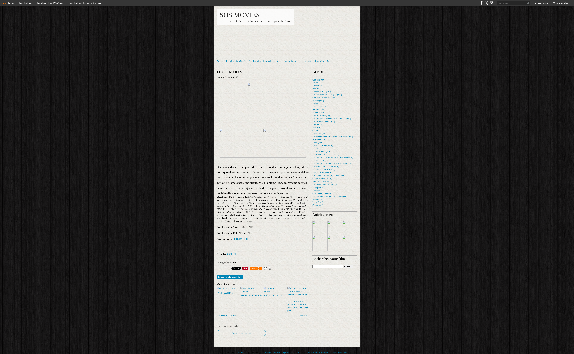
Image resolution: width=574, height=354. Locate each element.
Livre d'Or (319, 61)
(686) (318, 80)
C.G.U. (300, 352)
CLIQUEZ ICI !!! (240, 239)
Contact (330, 61)
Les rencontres (306, 61)
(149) (327, 95)
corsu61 (241, 352)
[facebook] (481, 3)
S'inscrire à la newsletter (229, 277)
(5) (322, 181)
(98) (318, 113)
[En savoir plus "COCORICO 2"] (319, 228)
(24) (332, 157)
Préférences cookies (340, 352)
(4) (317, 187)
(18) (325, 166)
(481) (317, 83)
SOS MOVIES (240, 15)
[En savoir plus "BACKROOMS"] (334, 243)
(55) (319, 133)
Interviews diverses (289, 61)
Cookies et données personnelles (318, 352)
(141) (318, 101)
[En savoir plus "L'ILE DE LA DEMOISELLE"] (349, 243)
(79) (323, 122)
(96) (321, 116)
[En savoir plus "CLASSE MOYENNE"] (319, 243)
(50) (332, 136)
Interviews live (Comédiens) (238, 61)
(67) (317, 131)
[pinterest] (491, 3)
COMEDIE (232, 254)
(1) (329, 196)
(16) (323, 169)
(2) (323, 193)
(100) (318, 110)
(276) (318, 89)
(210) (321, 92)
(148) (324, 98)
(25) (325, 154)
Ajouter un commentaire (241, 333)
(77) (318, 128)
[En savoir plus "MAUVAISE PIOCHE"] (334, 228)
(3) (317, 190)
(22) (320, 160)
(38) (322, 145)
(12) (328, 175)
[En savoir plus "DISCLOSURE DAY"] (349, 228)
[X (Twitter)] (486, 3)
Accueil (220, 61)
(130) (319, 107)
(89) (331, 119)
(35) (317, 148)
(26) (321, 151)
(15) (321, 172)
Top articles (267, 352)
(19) (331, 163)
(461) (318, 86)
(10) (322, 178)
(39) (318, 139)
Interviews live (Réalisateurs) (265, 61)
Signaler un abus (289, 352)
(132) (317, 104)
